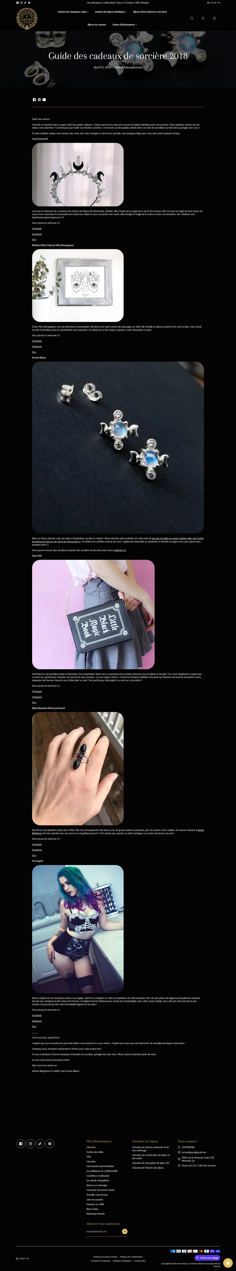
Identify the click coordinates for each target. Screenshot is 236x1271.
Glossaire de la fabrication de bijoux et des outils (151, 1157)
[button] (214, 18)
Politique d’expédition (122, 1261)
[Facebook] (18, 3)
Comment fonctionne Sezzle (100, 1190)
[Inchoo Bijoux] (27, 18)
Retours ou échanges (97, 1185)
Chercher (91, 1147)
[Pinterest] (29, 3)
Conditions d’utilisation (100, 1261)
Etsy (34, 239)
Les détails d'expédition (98, 1180)
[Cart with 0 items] (214, 18)
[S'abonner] (124, 1231)
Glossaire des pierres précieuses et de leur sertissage (150, 1149)
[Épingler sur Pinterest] (39, 99)
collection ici (120, 550)
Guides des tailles (95, 1152)
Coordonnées (139, 1261)
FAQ (89, 1156)
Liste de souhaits (95, 1199)
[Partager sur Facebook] (34, 99)
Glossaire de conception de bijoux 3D (150, 1163)
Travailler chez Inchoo (97, 1194)
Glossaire (91, 1161)
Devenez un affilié (95, 1204)
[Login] (203, 18)
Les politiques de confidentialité (102, 1171)
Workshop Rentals (96, 1213)
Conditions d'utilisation (98, 1175)
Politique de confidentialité (131, 1257)
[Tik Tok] (25, 3)
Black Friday (92, 1209)
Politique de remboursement (105, 1257)
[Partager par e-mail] (44, 99)
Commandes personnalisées (100, 1166)
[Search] (191, 18)
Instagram (37, 234)
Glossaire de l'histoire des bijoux (148, 1167)
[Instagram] (21, 3)
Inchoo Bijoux (182, 1263)
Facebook (37, 228)
